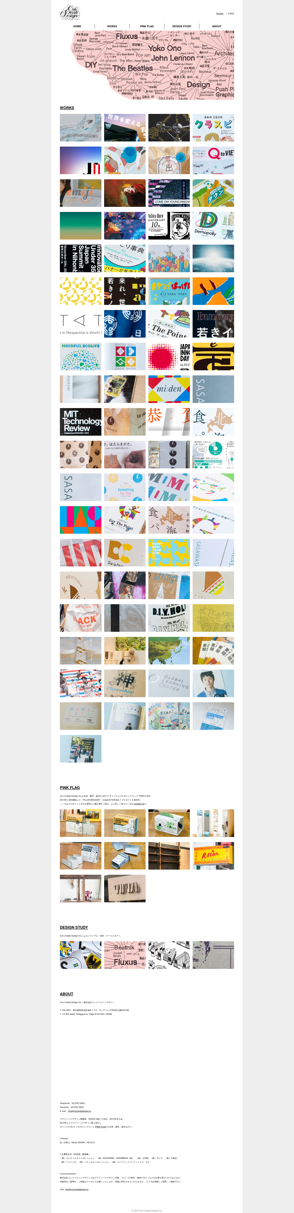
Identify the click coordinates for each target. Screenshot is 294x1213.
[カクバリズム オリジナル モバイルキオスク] (125, 900)
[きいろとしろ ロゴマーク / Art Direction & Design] (80, 303)
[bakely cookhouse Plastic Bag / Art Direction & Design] (125, 434)
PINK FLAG (147, 26)
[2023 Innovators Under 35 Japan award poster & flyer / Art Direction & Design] (125, 303)
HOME (77, 26)
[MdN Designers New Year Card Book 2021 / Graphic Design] (169, 434)
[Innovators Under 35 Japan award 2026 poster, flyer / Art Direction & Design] (125, 139)
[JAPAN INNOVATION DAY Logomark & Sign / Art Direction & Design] (80, 564)
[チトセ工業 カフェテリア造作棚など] (169, 868)
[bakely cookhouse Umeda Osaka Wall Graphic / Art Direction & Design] (169, 466)
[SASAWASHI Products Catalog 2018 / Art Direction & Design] (213, 564)
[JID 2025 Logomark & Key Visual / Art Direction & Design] (80, 238)
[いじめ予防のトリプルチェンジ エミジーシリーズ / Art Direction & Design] (80, 205)
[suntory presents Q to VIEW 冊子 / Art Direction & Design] (213, 172)
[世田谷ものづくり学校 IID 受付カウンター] (80, 900)
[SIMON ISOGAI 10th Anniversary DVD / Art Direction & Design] (125, 597)
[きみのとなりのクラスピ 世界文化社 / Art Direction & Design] (213, 139)
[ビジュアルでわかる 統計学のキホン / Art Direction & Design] (169, 270)
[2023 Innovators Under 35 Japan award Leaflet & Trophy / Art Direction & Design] (80, 270)
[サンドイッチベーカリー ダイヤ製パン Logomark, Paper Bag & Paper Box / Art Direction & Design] (213, 597)
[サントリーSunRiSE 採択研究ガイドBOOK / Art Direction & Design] (213, 270)
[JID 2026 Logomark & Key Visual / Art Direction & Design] (80, 172)
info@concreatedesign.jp (79, 1110)
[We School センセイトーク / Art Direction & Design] (213, 499)
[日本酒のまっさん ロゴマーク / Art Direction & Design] (125, 336)
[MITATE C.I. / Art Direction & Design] (80, 336)
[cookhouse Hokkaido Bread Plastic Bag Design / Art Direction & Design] (169, 532)
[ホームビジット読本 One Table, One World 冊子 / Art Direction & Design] (125, 172)
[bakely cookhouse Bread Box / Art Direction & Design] (80, 597)
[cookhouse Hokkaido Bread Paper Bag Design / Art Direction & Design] (213, 434)
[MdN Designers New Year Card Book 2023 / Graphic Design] (213, 303)
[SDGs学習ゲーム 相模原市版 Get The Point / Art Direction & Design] (125, 532)
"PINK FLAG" (101, 1126)
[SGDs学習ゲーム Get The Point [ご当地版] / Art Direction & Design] (169, 336)
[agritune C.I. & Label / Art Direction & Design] (169, 172)
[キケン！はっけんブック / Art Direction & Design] (169, 303)
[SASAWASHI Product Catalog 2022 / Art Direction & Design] (80, 401)
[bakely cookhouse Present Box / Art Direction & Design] (125, 499)
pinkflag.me (139, 803)
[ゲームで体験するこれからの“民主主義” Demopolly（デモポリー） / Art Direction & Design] (213, 238)
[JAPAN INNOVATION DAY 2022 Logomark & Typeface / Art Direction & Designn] (169, 368)
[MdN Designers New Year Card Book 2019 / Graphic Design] (169, 564)
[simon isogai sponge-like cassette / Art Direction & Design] (125, 401)
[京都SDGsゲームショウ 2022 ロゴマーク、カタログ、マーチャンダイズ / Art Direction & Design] (125, 368)
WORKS (112, 26)
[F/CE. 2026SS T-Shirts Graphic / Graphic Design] (169, 139)
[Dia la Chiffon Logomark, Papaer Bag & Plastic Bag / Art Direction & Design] (125, 564)
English (219, 13)
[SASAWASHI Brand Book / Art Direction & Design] (80, 499)
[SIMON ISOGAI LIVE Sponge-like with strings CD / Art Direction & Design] (169, 597)
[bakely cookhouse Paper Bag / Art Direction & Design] (80, 466)
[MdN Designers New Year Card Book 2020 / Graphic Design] (80, 532)
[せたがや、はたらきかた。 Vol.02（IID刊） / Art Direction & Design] (125, 466)
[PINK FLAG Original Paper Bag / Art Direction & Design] (80, 630)
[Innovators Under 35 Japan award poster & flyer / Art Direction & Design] (213, 336)
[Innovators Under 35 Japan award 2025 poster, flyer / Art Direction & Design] (169, 205)
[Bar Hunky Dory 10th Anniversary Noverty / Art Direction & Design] (169, 238)
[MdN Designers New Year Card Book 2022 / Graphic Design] (213, 368)
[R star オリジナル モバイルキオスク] (213, 868)
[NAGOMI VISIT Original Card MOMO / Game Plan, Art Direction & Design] (169, 499)
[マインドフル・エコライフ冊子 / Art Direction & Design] (80, 368)
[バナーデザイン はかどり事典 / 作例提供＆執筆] (125, 270)
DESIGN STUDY (181, 26)
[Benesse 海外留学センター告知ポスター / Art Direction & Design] (213, 466)
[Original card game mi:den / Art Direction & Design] (169, 401)
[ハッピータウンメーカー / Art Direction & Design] (213, 205)
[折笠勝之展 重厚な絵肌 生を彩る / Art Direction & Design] (125, 205)
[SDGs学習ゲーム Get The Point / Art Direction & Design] (213, 532)
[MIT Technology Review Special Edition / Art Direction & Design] (80, 434)
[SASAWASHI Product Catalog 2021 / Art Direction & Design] (213, 401)
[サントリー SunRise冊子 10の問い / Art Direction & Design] (80, 139)
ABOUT (216, 26)
